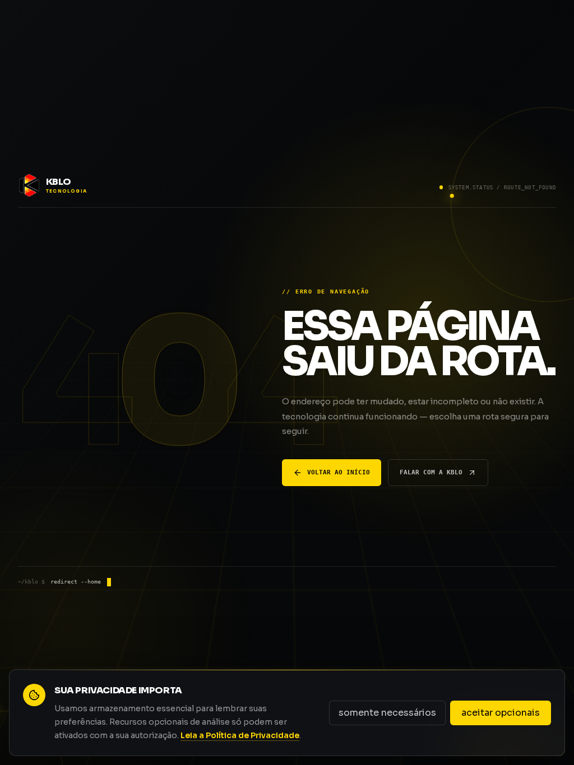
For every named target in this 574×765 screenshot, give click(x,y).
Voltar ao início (338, 472)
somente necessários (387, 713)
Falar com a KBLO (431, 472)
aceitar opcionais (500, 713)
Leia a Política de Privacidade (239, 735)
